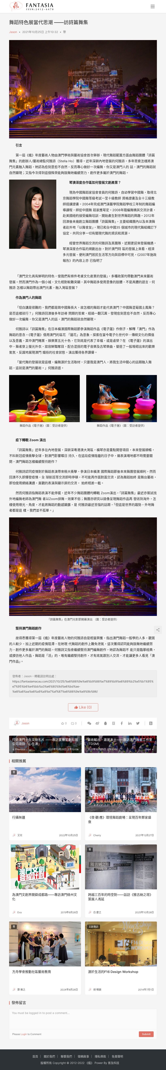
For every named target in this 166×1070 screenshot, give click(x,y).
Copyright (59, 1063)
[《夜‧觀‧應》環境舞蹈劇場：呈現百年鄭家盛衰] (121, 789)
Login (24, 1034)
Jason (13, 32)
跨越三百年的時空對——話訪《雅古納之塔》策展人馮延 (120, 897)
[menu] (152, 6)
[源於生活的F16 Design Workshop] (121, 944)
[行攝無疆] (45, 789)
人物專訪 (17, 849)
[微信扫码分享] (89, 723)
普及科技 (113, 1063)
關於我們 (49, 1056)
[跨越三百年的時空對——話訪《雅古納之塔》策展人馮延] (121, 866)
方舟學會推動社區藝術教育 (31, 972)
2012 (73, 1063)
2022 (81, 1063)
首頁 (35, 1056)
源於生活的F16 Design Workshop (113, 972)
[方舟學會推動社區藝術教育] (45, 944)
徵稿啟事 (83, 1056)
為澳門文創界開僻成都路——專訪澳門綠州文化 (44, 897)
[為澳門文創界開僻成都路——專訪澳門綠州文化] (45, 866)
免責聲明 (117, 1056)
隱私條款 (100, 1056)
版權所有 (46, 1063)
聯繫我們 (66, 1056)
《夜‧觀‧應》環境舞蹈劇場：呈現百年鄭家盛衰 (119, 819)
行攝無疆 (18, 817)
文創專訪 (93, 926)
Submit (146, 1034)
